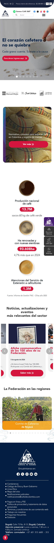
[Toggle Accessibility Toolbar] (5, 537)
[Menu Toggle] (43, 15)
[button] (17, 77)
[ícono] (18, 474)
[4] (26, 93)
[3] (44, 93)
